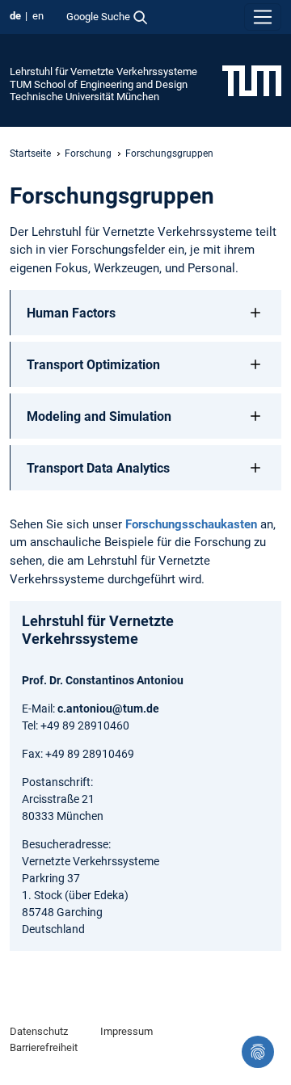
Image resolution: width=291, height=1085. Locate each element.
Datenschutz (39, 1031)
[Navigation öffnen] (262, 17)
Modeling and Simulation (99, 416)
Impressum (126, 1031)
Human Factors (71, 313)
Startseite (30, 153)
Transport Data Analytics (98, 468)
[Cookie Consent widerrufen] (258, 1052)
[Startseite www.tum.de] (251, 80)
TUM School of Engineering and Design (99, 84)
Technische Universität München (84, 96)
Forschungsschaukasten (191, 524)
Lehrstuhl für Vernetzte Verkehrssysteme (103, 71)
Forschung (88, 153)
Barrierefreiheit (44, 1047)
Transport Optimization (93, 364)
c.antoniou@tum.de (108, 708)
